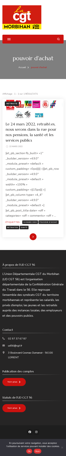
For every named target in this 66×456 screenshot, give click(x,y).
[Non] (62, 447)
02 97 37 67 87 (17, 338)
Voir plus (12, 382)
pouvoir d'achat (49, 222)
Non (37, 451)
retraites (12, 227)
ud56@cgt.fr (15, 345)
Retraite (11, 103)
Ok (29, 451)
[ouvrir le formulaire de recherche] (58, 39)
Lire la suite (27, 236)
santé (24, 227)
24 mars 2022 (30, 222)
